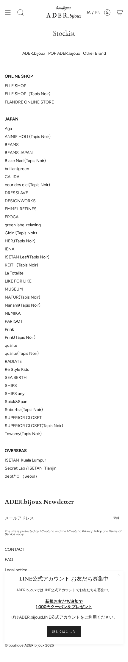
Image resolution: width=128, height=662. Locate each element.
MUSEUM (14, 289)
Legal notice (16, 569)
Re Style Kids (17, 369)
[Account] (107, 12)
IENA (9, 249)
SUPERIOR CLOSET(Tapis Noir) (34, 425)
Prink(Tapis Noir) (20, 337)
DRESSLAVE (16, 192)
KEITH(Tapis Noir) (21, 265)
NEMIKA (13, 313)
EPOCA (11, 216)
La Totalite (14, 273)
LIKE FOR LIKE (18, 281)
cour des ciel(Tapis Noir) (27, 184)
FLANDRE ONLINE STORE (29, 102)
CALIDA (12, 176)
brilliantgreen (17, 168)
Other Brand (94, 53)
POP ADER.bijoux (64, 53)
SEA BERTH (16, 377)
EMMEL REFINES (21, 208)
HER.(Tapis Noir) (20, 241)
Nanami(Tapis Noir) (22, 305)
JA (88, 12)
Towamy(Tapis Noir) (23, 433)
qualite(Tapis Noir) (22, 353)
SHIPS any (14, 393)
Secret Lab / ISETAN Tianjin (31, 468)
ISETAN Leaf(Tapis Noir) (27, 257)
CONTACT (14, 549)
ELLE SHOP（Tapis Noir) (27, 93)
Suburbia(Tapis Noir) (24, 409)
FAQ (9, 559)
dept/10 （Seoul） (22, 476)
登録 (116, 518)
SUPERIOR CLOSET (23, 417)
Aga (8, 128)
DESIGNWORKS (20, 200)
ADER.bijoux (33, 53)
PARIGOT (14, 321)
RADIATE (13, 361)
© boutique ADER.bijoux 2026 (29, 645)
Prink (9, 329)
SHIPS (11, 385)
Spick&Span (16, 401)
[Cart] (119, 12)
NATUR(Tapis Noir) (22, 297)
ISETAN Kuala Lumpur (25, 460)
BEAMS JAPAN (19, 152)
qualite (11, 345)
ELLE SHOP (15, 85)
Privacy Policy (92, 531)
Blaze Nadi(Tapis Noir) (25, 160)
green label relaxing (23, 225)
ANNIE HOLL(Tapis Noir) (28, 136)
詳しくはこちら (64, 631)
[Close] (119, 575)
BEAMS (12, 144)
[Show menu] (7, 12)
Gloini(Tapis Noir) (21, 233)
